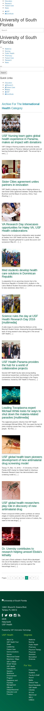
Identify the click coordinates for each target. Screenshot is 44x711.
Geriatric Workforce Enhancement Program (11, 674)
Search (3, 72)
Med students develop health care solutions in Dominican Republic (19, 273)
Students (32, 672)
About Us (10, 639)
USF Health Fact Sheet (13, 643)
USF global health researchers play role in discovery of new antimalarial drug (20, 506)
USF (8, 11)
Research (8, 3)
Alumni (31, 677)
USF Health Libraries (33, 688)
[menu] (1, 47)
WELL (31, 697)
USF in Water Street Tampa (11, 662)
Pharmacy (8, 55)
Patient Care (9, 5)
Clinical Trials (33, 682)
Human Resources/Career (13, 655)
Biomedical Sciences (33, 658)
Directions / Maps (13, 659)
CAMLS (31, 700)
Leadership (10, 647)
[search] (1, 66)
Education (8, 83)
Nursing (7, 51)
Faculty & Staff (34, 675)
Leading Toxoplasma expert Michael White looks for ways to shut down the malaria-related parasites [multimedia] (21, 412)
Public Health (9, 53)
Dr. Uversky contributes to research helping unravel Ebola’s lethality (22, 552)
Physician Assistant (32, 653)
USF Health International (11, 667)
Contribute (9, 13)
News (7, 8)
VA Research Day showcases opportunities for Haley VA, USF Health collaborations (21, 227)
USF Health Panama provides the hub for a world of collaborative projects (20, 365)
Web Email (32, 695)
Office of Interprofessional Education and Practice (12, 690)
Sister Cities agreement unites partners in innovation (20, 183)
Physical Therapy (35, 649)
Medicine (8, 49)
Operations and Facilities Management (12, 682)
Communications (13, 652)
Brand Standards (35, 685)
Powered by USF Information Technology (16, 630)
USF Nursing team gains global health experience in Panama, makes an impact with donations (21, 139)
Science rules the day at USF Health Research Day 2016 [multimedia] (20, 319)
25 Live (31, 692)
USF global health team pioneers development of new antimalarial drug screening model (22, 460)
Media (31, 680)
